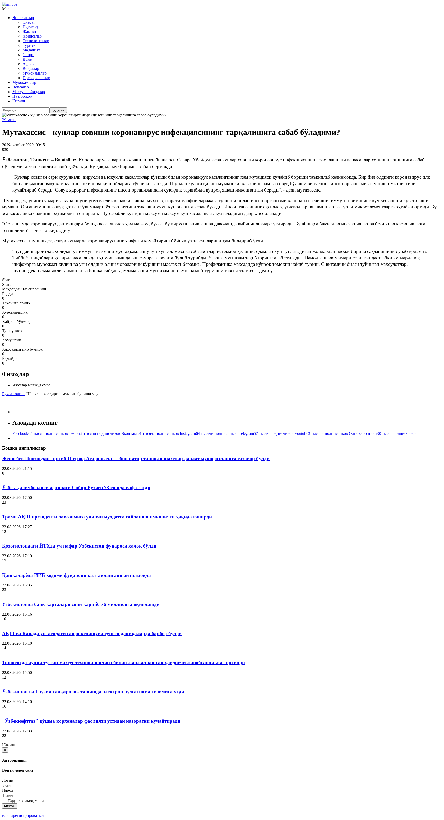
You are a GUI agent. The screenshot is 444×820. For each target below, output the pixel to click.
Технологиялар (36, 41)
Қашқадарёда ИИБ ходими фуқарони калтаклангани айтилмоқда (76, 575)
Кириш (18, 101)
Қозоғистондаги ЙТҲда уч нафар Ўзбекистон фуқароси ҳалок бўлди (79, 546)
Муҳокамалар (35, 73)
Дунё (27, 59)
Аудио (28, 64)
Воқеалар (31, 68)
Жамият (29, 31)
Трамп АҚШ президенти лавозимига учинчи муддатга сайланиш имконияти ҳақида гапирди (107, 517)
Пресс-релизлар (36, 78)
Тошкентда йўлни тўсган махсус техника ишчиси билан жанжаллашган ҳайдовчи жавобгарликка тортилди (123, 662)
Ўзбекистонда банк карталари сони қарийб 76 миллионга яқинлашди (81, 604)
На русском (22, 96)
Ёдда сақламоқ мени (25, 801)
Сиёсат (29, 22)
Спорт (28, 54)
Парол (7, 790)
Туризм (29, 45)
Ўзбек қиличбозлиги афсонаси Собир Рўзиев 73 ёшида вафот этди (76, 487)
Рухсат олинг (13, 393)
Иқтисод (30, 27)
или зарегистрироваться (23, 815)
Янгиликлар (23, 17)
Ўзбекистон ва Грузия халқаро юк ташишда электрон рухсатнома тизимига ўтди (93, 691)
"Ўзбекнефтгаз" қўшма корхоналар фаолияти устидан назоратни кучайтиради (91, 721)
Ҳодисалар (32, 36)
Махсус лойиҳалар (28, 91)
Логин (7, 780)
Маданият (31, 50)
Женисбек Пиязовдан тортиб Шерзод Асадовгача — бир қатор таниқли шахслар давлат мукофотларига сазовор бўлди (136, 458)
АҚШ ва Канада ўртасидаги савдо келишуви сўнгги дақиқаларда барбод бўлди (92, 633)
